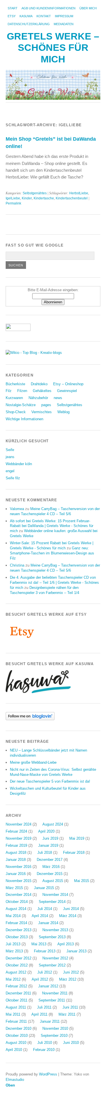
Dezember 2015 (49, 874)
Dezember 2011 (18, 993)
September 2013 (52, 937)
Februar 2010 (44, 1050)
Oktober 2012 (17, 965)
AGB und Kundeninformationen (48, 8)
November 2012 (55, 958)
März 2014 (67, 916)
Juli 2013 (13, 944)
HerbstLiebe (78, 193)
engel (10, 471)
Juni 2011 (70, 1007)
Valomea (17, 509)
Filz (9, 391)
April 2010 (14, 1050)
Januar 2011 (50, 1021)
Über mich (88, 8)
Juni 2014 (71, 909)
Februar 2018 (74, 852)
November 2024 (18, 824)
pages (46, 405)
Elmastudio (15, 1079)
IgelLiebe (13, 198)
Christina (17, 565)
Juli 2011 (44, 1007)
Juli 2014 (44, 909)
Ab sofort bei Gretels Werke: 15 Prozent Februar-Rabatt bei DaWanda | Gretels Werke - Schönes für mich (51, 526)
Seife (10, 450)
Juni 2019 (50, 838)
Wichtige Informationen (24, 419)
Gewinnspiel (67, 391)
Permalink (13, 203)
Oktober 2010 (17, 1035)
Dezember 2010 (18, 1028)
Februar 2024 (16, 831)
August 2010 (16, 1042)
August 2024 (52, 824)
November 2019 (18, 838)
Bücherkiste (15, 384)
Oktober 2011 (16, 1000)
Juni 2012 (71, 972)
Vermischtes (41, 412)
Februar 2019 (16, 845)
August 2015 (52, 881)
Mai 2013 (38, 944)
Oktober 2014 (17, 902)
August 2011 (16, 1007)
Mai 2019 (76, 838)
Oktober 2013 (17, 937)
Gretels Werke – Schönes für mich (53, 47)
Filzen (22, 391)
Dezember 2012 (18, 958)
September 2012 (52, 965)
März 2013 (14, 951)
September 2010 (54, 1035)
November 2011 (55, 993)
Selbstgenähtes (35, 193)
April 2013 (65, 944)
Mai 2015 (81, 881)
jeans (10, 457)
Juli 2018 (44, 852)
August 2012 (16, 972)
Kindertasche (44, 198)
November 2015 (18, 881)
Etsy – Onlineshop (68, 384)
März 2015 (14, 888)
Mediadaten (63, 24)
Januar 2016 (16, 874)
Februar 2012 (16, 986)
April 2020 (46, 831)
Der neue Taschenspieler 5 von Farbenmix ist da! (50, 781)
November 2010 (55, 1028)
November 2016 (18, 867)
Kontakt (43, 16)
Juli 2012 (44, 972)
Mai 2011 (13, 1014)
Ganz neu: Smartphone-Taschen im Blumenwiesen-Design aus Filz (52, 553)
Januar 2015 (44, 888)
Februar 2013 (44, 951)
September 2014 (52, 902)
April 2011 (39, 1014)
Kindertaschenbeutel (72, 198)
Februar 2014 (16, 923)
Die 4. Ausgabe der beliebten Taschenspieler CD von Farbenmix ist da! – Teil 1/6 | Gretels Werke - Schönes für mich (54, 582)
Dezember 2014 (18, 894)
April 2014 (40, 916)
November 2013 (55, 930)
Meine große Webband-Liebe (33, 762)
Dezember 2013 (18, 930)
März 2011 (67, 1014)
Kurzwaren (14, 398)
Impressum (64, 16)
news (58, 398)
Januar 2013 (76, 951)
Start (13, 8)
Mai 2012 (13, 979)
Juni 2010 (71, 1042)
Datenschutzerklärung (29, 24)
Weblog (63, 412)
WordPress (48, 1074)
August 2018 (16, 852)
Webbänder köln (19, 464)
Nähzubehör (38, 398)
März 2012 (67, 979)
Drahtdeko (39, 384)
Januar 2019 (48, 845)
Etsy (12, 16)
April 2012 (40, 979)
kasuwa (26, 16)
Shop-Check (16, 412)
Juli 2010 (44, 1042)
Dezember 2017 (49, 859)
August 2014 (16, 909)
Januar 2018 (16, 859)
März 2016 (51, 867)
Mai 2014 (13, 916)
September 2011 (51, 1000)
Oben (10, 1085)
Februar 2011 (16, 1021)
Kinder (27, 198)
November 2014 (55, 894)
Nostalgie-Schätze (21, 405)
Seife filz (13, 478)
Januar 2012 (48, 986)
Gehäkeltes (42, 391)
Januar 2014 (48, 923)
